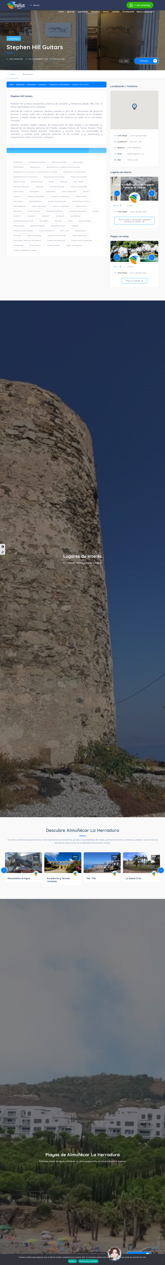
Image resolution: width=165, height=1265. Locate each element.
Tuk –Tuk (91, 878)
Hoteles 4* (60, 216)
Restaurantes (80, 231)
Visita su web (59, 59)
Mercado (58, 221)
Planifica (95, 11)
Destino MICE (81, 196)
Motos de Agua (85, 221)
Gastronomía (81, 206)
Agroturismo (78, 162)
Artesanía (31, 85)
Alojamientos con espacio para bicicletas (63, 167)
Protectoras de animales (23, 231)
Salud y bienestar (34, 236)
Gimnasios (17, 211)
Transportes (18, 245)
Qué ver (71, 11)
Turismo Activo (35, 245)
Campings (39, 187)
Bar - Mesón (79, 182)
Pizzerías (75, 226)
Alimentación (18, 167)
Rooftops (17, 236)
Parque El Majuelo (38, 226)
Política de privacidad (88, 1261)
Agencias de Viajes (59, 162)
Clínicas (86, 191)
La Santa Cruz (133, 878)
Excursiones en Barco (81, 201)
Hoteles (95, 211)
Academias (17, 162)
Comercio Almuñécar (35, 196)
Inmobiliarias (75, 216)
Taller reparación (79, 236)
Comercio (42, 85)
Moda (70, 221)
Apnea (51, 182)
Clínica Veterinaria (69, 191)
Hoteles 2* (31, 216)
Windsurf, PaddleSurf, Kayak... (25, 250)
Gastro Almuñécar (39, 206)
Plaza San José (135, 142)
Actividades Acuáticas (37, 162)
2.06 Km (130, 267)
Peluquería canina (58, 226)
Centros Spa (18, 191)
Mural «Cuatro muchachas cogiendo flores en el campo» (134, 186)
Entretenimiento (35, 201)
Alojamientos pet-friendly (54, 177)
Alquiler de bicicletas (78, 177)
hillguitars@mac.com (38, 59)
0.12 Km (130, 205)
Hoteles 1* (17, 216)
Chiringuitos (34, 191)
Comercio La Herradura (59, 85)
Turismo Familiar (53, 245)
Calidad (115, 11)
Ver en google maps (138, 136)
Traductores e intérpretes (81, 240)
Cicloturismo (50, 191)
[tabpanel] (134, 204)
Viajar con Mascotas (74, 245)
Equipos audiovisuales (57, 201)
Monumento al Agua (19, 878)
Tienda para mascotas (56, 240)
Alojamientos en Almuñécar (74, 172)
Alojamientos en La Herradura (25, 177)
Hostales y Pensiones (77, 211)
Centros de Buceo (57, 187)
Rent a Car (64, 231)
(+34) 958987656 (16, 59)
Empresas (14, 38)
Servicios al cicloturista (57, 236)
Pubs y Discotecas (46, 231)
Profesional (128, 11)
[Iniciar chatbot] (114, 1253)
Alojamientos (35, 167)
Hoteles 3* (46, 216)
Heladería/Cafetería (54, 211)
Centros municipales (79, 187)
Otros (106, 11)
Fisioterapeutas (19, 206)
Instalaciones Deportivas (23, 221)
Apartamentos (37, 182)
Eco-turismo (18, 201)
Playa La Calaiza (134, 248)
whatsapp (142, 5)
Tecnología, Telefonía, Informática (27, 240)
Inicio (61, 11)
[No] (161, 1259)
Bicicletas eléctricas (21, 187)
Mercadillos (43, 221)
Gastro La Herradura (61, 206)
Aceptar (72, 1261)
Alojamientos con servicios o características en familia (35, 172)
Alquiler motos (19, 182)
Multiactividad (18, 226)
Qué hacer (83, 11)
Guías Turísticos (34, 211)
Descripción (28, 74)
